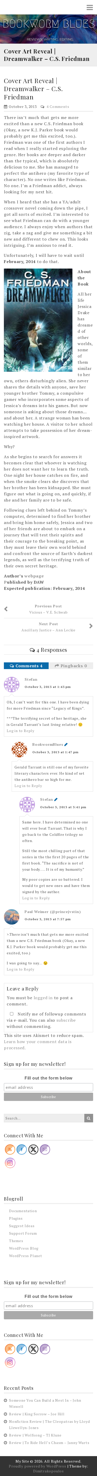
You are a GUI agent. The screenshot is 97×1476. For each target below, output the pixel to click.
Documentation (23, 1210)
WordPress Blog (24, 1248)
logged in (43, 998)
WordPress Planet (25, 1255)
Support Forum (23, 1233)
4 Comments (58, 106)
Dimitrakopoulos (48, 1471)
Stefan (31, 679)
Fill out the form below (48, 1078)
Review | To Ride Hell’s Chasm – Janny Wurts (49, 1442)
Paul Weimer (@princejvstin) (53, 911)
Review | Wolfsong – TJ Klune (35, 1435)
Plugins (16, 1218)
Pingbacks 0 (73, 666)
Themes (16, 1240)
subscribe (66, 1020)
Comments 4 (28, 666)
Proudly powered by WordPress (37, 1466)
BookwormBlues (47, 744)
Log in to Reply (20, 730)
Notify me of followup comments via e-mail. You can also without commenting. (46, 1020)
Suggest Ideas (21, 1225)
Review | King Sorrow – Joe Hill (37, 1413)
